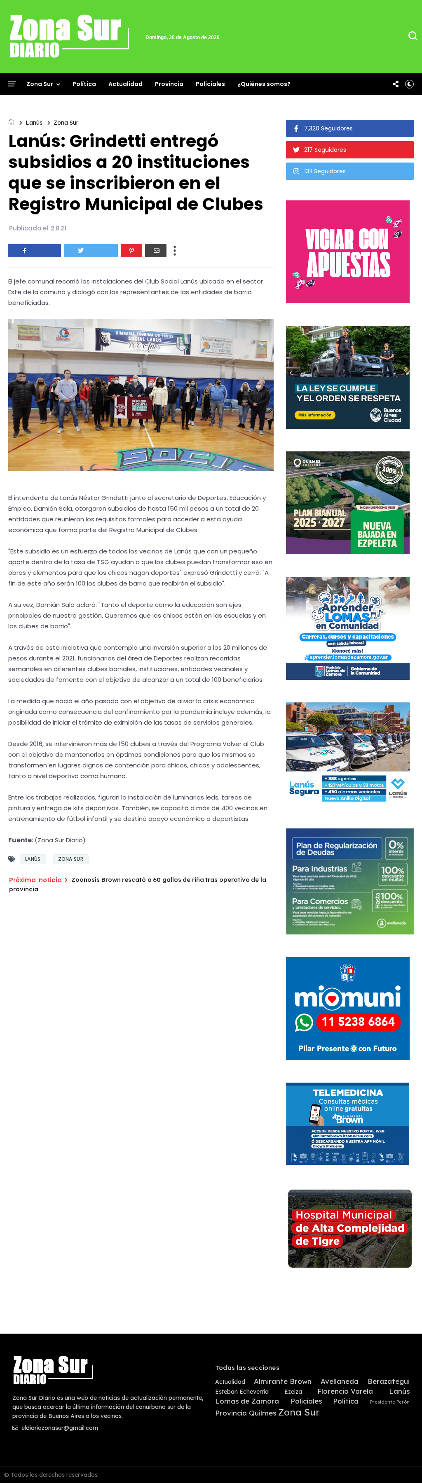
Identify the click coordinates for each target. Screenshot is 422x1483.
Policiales (210, 84)
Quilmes (262, 1413)
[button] (409, 84)
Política (84, 84)
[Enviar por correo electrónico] (155, 250)
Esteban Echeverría (242, 1391)
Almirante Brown (283, 1381)
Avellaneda (340, 1381)
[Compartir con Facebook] (34, 250)
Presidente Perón (390, 1402)
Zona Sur (39, 84)
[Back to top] (402, 1463)
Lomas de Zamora (247, 1401)
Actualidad (125, 84)
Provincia (169, 84)
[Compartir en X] (91, 250)
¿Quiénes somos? (264, 84)
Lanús (34, 122)
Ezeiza (293, 1391)
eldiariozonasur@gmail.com (59, 1428)
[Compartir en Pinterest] (131, 250)
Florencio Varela (345, 1391)
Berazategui (389, 1381)
